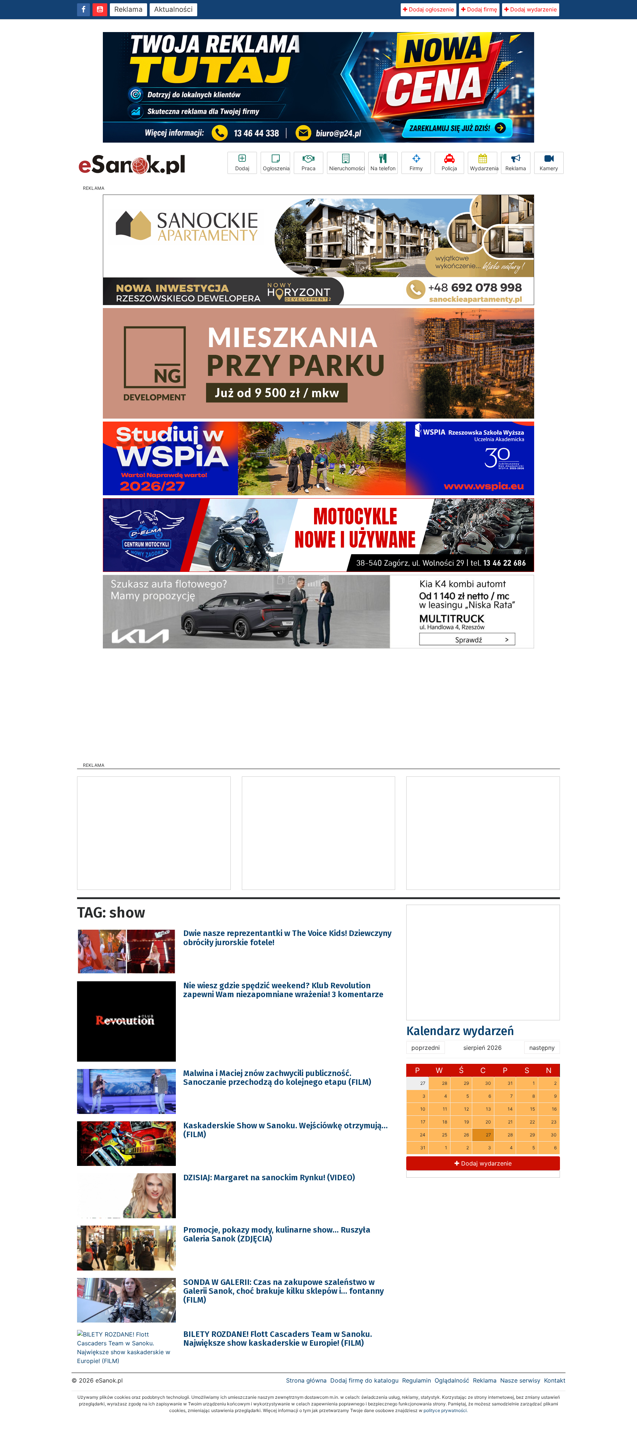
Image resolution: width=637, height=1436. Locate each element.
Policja (449, 168)
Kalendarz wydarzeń (460, 1031)
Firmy (416, 168)
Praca (309, 168)
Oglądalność (452, 1380)
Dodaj (242, 168)
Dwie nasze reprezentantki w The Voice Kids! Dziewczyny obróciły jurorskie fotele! (287, 937)
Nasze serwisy (520, 1380)
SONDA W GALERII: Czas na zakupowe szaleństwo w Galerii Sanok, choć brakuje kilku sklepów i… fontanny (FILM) (283, 1291)
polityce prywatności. (446, 1410)
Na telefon (383, 168)
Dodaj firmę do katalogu (364, 1380)
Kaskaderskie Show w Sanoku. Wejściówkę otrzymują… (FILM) (285, 1130)
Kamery (549, 168)
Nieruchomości (347, 168)
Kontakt (554, 1380)
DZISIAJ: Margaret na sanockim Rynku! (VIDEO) (269, 1177)
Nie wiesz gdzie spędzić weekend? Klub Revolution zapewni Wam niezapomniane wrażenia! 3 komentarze (283, 990)
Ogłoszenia (276, 168)
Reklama (128, 9)
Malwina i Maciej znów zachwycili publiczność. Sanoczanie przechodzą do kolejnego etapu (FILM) (277, 1077)
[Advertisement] (318, 703)
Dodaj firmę (481, 9)
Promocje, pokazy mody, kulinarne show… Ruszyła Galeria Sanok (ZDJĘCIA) (276, 1234)
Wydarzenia (483, 168)
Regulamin (416, 1380)
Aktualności (173, 9)
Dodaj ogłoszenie (430, 9)
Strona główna (306, 1380)
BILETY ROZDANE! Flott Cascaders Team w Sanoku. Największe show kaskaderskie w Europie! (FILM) (277, 1338)
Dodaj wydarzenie (533, 9)
